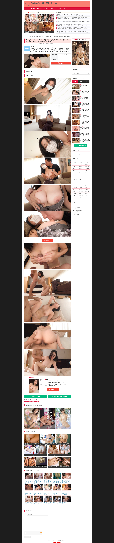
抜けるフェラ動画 (76, 214)
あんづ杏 (74, 189)
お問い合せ (54, 8)
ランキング (40, 8)
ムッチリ (74, 172)
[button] (89, 73)
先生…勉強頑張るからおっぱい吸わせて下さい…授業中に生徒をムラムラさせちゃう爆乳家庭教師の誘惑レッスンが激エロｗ (29, 504)
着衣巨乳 (74, 168)
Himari (81, 185)
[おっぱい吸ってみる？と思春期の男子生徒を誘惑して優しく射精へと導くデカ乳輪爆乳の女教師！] (48, 478)
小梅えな (86, 187)
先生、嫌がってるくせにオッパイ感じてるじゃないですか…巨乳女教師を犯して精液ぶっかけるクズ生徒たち (38, 493)
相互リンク (47, 8)
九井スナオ (87, 185)
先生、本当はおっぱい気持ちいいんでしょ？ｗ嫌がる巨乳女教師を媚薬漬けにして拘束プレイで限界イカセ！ (29, 493)
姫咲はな (80, 193)
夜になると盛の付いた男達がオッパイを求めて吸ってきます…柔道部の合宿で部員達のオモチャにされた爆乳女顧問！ (38, 504)
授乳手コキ (87, 166)
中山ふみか (81, 191)
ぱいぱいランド (75, 215)
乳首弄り (80, 166)
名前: (25, 514)
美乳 (81, 162)
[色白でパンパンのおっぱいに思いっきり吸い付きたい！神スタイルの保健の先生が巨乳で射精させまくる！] (29, 478)
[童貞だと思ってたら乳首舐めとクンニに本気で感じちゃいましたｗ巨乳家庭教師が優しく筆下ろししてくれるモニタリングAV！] (57, 490)
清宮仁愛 (74, 191)
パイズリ (74, 164)
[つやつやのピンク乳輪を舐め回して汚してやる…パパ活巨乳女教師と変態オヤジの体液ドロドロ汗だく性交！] (38, 478)
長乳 (38, 401)
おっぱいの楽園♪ (76, 211)
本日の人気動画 (36, 396)
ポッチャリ (81, 172)
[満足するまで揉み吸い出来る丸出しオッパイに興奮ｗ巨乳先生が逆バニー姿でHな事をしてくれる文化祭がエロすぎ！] (48, 501)
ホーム (27, 8)
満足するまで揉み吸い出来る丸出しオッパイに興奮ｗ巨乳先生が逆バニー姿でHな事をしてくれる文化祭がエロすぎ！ (47, 504)
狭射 (75, 166)
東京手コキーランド (76, 213)
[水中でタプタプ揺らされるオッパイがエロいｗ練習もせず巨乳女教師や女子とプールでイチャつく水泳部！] (57, 478)
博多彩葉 (86, 193)
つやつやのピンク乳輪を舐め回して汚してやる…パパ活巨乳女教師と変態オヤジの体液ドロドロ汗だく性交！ (38, 481)
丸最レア (74, 185)
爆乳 (87, 162)
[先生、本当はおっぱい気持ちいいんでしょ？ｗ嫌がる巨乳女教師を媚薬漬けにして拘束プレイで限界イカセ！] (29, 490)
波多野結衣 (81, 195)
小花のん (74, 195)
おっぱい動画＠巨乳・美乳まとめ (41, 3)
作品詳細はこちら (61, 63)
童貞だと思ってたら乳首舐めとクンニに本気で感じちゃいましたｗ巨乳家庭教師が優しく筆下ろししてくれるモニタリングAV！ (57, 493)
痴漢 (81, 174)
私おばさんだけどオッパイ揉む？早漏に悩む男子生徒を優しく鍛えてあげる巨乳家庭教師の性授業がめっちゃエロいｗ (57, 504)
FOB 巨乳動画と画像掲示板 (77, 210)
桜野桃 (81, 187)
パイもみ (80, 164)
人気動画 (33, 8)
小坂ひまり (75, 193)
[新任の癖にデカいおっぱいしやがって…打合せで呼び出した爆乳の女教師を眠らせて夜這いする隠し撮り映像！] (66, 501)
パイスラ (86, 170)
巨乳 (75, 162)
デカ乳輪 (80, 168)
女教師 (26, 401)
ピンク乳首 (87, 168)
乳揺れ (30, 401)
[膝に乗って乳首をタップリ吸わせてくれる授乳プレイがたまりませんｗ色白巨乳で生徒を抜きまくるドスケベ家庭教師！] (48, 490)
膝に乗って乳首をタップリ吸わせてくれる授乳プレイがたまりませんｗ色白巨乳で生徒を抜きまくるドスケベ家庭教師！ (47, 493)
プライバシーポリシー (62, 8)
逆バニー (86, 172)
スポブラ (74, 170)
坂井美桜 (80, 197)
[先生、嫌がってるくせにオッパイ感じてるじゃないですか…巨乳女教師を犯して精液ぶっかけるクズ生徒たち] (38, 490)
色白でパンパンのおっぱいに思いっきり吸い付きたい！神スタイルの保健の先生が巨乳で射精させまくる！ (29, 481)
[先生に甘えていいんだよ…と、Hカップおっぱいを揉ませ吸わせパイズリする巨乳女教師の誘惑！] (66, 478)
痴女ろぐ (74, 208)
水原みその (87, 189)
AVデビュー (75, 174)
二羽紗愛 (74, 197)
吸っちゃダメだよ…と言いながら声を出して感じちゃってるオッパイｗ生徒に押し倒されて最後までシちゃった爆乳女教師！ (66, 493)
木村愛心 (86, 195)
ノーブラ (80, 170)
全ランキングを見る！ (80, 145)
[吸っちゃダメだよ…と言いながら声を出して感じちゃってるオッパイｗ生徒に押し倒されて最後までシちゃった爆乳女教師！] (66, 490)
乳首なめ (34, 401)
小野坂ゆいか (86, 191)
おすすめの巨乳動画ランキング (59, 396)
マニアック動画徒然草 (76, 207)
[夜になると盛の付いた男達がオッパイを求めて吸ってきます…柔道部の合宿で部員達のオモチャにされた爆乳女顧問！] (38, 501)
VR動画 (86, 174)
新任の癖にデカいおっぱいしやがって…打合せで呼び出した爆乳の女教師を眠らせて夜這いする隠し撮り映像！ (66, 504)
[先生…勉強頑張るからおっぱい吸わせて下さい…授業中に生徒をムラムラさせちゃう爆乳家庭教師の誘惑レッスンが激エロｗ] (29, 501)
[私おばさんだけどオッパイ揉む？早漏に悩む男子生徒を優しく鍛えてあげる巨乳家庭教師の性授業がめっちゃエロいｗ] (57, 501)
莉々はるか (81, 189)
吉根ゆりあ (75, 187)
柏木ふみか (87, 197)
